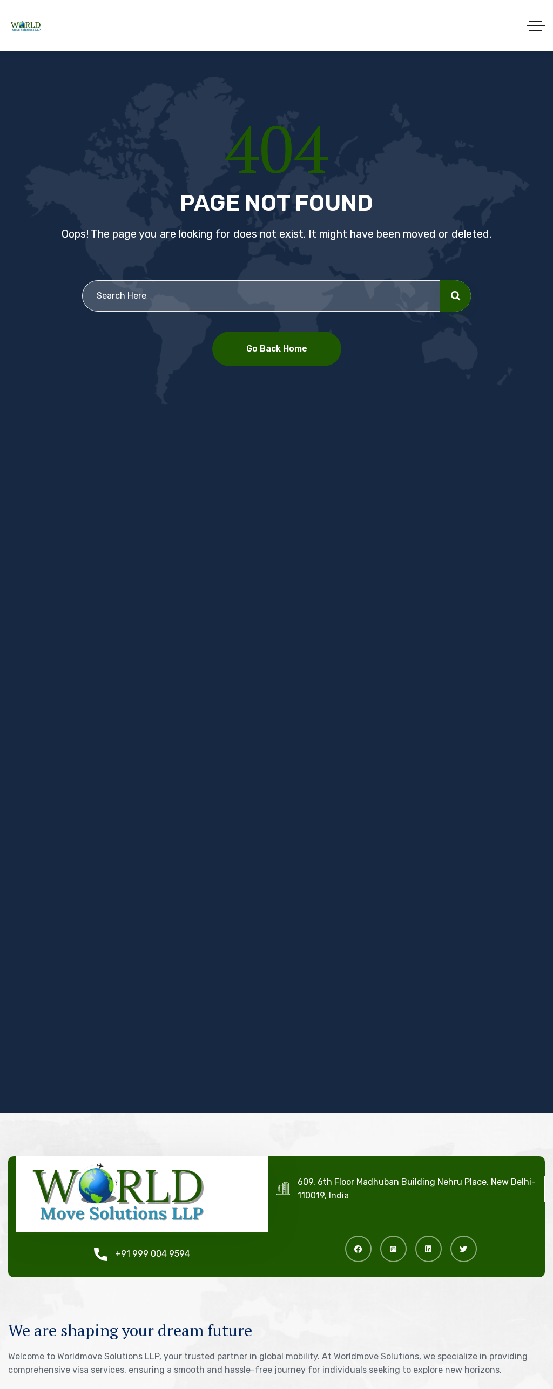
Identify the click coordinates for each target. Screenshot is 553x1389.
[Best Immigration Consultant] (25, 25)
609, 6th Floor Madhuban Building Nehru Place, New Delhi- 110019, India (417, 1189)
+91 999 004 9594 (152, 1254)
